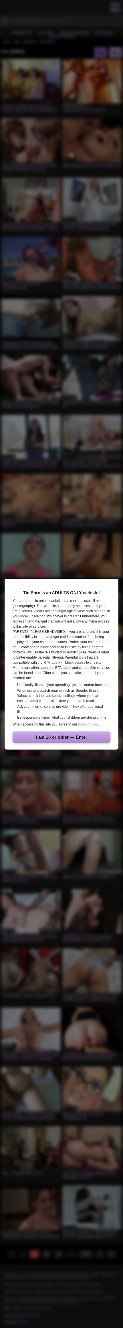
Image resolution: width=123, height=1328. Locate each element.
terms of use (87, 724)
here (37, 673)
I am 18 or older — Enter (62, 737)
